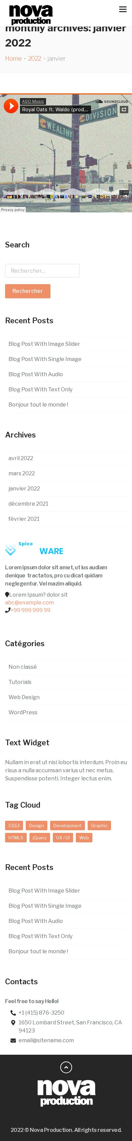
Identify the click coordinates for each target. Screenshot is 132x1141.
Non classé (22, 667)
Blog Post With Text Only (40, 389)
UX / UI (63, 837)
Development (67, 825)
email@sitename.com (46, 1040)
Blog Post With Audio (35, 374)
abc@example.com (29, 602)
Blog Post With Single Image (45, 359)
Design (36, 825)
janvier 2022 (24, 488)
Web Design (24, 697)
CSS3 (14, 825)
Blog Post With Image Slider (44, 344)
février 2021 (24, 519)
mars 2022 (21, 473)
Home (13, 58)
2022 (34, 58)
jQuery (40, 837)
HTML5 (15, 837)
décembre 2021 (28, 504)
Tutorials (19, 682)
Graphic (99, 825)
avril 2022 (20, 458)
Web (84, 837)
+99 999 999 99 (30, 610)
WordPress (23, 712)
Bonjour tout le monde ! (38, 404)
